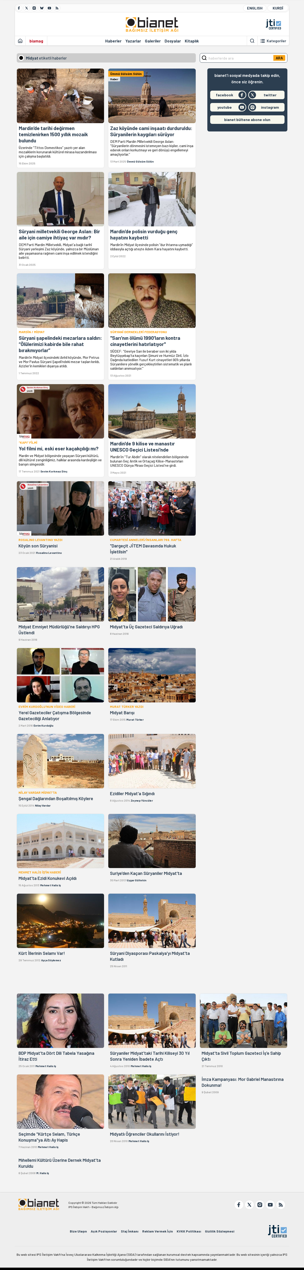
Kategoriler (276, 41)
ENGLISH (254, 8)
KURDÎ (278, 8)
